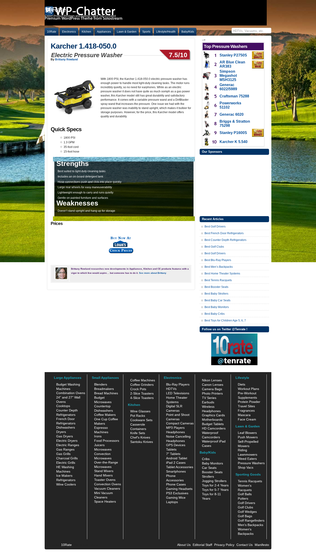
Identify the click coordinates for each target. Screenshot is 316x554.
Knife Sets (137, 433)
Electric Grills (65, 462)
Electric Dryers (66, 440)
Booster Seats (212, 472)
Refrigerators (65, 480)
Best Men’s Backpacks (218, 266)
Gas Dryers (64, 436)
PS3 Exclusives (177, 493)
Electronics (69, 31)
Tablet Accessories (179, 467)
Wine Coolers (66, 484)
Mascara (244, 415)
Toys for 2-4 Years (215, 485)
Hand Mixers (103, 475)
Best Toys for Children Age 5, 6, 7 (225, 320)
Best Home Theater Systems (222, 273)
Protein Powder (249, 402)
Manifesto (262, 545)
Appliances (104, 31)
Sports (146, 31)
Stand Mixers (103, 471)
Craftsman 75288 (234, 96)
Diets (241, 384)
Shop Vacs (245, 467)
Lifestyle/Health (166, 31)
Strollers (208, 476)
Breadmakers (104, 389)
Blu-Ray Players (177, 384)
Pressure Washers (251, 463)
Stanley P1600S (233, 133)
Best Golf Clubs (214, 246)
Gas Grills (63, 454)
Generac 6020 (232, 114)
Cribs (206, 459)
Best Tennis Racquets (218, 280)
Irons (98, 436)
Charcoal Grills (67, 458)
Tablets (171, 449)
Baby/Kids (187, 31)
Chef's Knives (140, 437)
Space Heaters (105, 501)
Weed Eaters (247, 459)
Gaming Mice (176, 497)
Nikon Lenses (212, 380)
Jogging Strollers (214, 481)
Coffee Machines (142, 380)
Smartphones (176, 471)
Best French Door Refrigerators (224, 233)
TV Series (209, 398)
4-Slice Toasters (142, 398)
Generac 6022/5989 (228, 87)
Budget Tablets (213, 424)
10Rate (51, 31)
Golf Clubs (245, 507)
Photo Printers (212, 393)
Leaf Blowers (247, 433)
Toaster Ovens (104, 480)
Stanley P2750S (233, 55)
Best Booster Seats (216, 287)
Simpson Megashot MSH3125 (228, 75)
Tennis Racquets (250, 481)
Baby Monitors (212, 463)
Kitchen (86, 31)
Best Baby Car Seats (217, 300)
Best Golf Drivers (215, 226)
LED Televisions (177, 393)
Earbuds (208, 402)
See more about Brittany (152, 273)
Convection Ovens (107, 484)
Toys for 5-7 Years (215, 490)
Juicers (99, 445)
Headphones (175, 432)
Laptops (172, 502)
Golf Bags (245, 516)
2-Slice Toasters (142, 393)
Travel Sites (246, 406)
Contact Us (244, 545)
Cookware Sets (141, 420)
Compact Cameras (180, 423)
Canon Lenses (212, 384)
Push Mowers (248, 437)
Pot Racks (137, 415)
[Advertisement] (234, 185)
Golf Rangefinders (251, 520)
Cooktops (63, 406)
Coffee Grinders (142, 384)
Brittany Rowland (66, 59)
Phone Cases (176, 484)
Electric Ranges (67, 445)
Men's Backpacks (250, 525)
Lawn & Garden (126, 31)
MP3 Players (175, 428)
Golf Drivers (246, 503)
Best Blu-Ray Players (217, 260)
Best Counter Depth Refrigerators (225, 240)
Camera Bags (212, 389)
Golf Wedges (247, 512)
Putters (243, 498)
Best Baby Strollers (216, 293)
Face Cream (247, 419)
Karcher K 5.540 (234, 142)
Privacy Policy (224, 545)
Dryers (61, 432)
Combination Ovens (70, 393)
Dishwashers (65, 427)
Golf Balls (245, 494)
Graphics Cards (213, 415)
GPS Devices (175, 445)
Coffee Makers (105, 415)
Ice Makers (64, 475)
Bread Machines (106, 393)
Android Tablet (176, 458)
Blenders (100, 384)
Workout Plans (248, 389)
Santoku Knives (141, 442)
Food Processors (106, 440)
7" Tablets (173, 454)
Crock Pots (138, 389)
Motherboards (212, 419)
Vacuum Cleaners (107, 488)
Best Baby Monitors (216, 307)
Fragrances (246, 410)
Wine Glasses (140, 411)
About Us (184, 545)
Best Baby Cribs (214, 313)
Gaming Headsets (179, 489)
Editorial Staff (202, 545)
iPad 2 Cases (176, 462)
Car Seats (209, 468)
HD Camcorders (214, 428)
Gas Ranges (65, 449)
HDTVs (171, 389)
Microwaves (103, 449)
